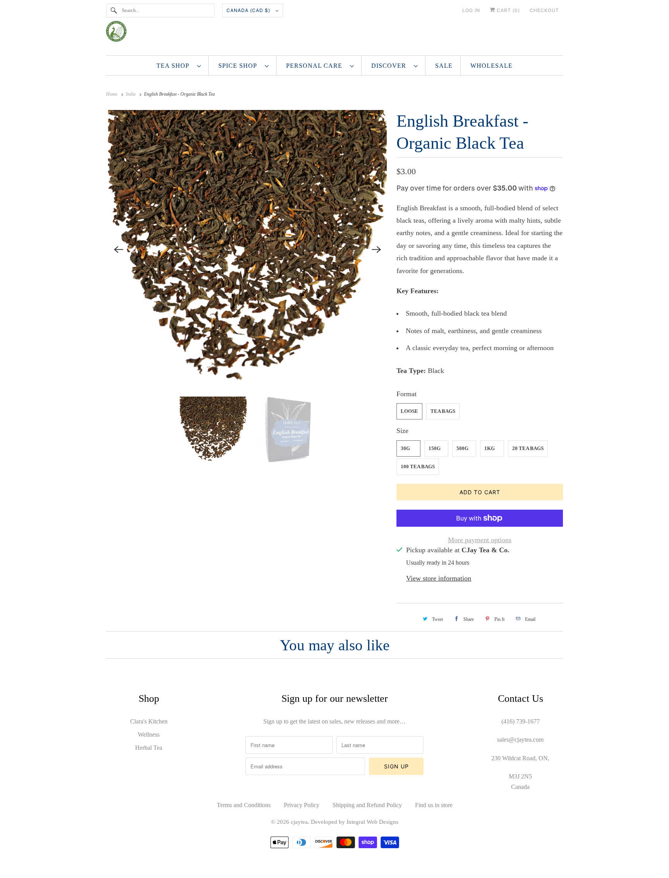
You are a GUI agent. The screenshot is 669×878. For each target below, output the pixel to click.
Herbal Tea (148, 747)
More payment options (479, 540)
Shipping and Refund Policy (367, 805)
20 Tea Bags (528, 448)
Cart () (507, 10)
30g (405, 448)
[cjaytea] (334, 34)
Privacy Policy (301, 805)
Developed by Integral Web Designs (354, 822)
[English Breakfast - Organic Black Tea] (247, 249)
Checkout (544, 10)
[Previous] (118, 249)
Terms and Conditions (244, 805)
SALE (444, 65)
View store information (438, 578)
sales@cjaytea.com (520, 739)
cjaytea (299, 822)
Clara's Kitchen (149, 721)
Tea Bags (443, 411)
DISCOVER (390, 65)
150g (435, 448)
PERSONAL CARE (316, 65)
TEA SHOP (174, 65)
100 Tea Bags (418, 466)
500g (462, 448)
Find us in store (434, 805)
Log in (471, 10)
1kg (489, 448)
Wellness (149, 734)
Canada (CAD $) (249, 10)
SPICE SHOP (239, 65)
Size (402, 431)
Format (406, 394)
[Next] (376, 249)
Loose (409, 411)
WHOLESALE (491, 65)
